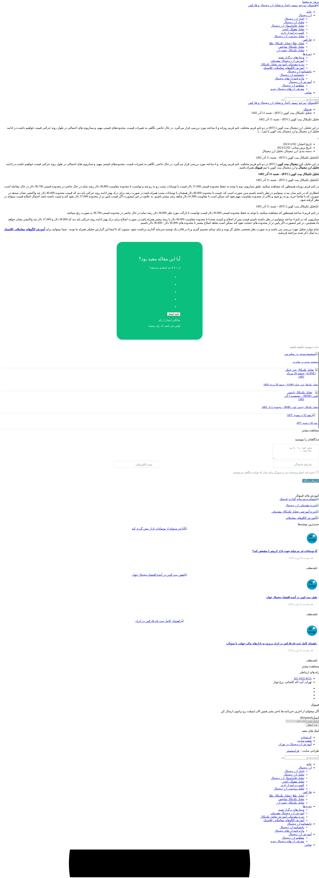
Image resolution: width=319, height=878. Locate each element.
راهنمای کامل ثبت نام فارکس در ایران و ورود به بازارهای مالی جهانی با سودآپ (271, 643)
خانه (309, 11)
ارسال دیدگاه (310, 480)
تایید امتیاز (174, 314)
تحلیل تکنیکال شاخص (291, 46)
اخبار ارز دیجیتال (294, 18)
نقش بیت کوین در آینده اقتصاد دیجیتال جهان (291, 597)
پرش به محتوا (310, 1)
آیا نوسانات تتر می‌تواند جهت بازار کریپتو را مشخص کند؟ (284, 551)
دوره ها (307, 53)
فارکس (307, 39)
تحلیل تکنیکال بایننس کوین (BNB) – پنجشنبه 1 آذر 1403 (290, 407)
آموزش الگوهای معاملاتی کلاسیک (283, 67)
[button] (310, 430)
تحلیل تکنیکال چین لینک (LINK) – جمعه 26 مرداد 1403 (290, 384)
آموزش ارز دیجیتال (300, 82)
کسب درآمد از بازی (292, 32)
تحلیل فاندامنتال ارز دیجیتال (287, 25)
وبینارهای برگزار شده (291, 57)
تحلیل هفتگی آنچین (293, 29)
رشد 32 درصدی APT (307, 423)
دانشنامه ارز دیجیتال (299, 71)
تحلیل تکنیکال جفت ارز (290, 50)
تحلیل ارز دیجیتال (294, 22)
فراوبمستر (292, 750)
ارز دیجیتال (305, 15)
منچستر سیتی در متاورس (305, 362)
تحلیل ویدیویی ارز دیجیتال (289, 36)
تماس (308, 92)
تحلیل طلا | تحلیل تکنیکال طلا (286, 43)
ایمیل (309, 717)
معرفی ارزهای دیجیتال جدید (287, 89)
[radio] (156, 276)
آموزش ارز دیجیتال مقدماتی (287, 60)
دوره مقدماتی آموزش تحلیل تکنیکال (282, 64)
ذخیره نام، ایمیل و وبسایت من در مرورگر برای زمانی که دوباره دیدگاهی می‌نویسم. (274, 472)
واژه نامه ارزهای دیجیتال (289, 78)
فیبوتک (307, 109)
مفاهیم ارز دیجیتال (293, 85)
